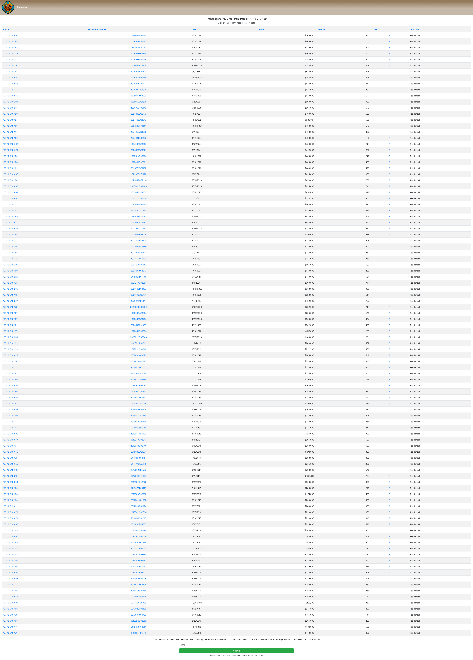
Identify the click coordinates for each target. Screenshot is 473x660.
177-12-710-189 (10, 542)
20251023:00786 (138, 77)
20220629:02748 (138, 216)
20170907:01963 (138, 476)
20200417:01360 (138, 325)
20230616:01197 (138, 168)
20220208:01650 (138, 246)
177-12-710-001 (10, 572)
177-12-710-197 (10, 403)
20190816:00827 (138, 355)
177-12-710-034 (10, 397)
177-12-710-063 (10, 174)
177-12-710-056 (10, 536)
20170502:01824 (138, 506)
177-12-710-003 (10, 524)
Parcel (6, 29)
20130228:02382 (138, 621)
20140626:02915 (138, 578)
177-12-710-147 (10, 373)
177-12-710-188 (10, 41)
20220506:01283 (138, 222)
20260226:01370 (138, 65)
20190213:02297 (138, 397)
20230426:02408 (138, 186)
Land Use (414, 29)
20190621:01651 (138, 391)
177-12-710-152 (10, 367)
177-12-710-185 (10, 252)
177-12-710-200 (10, 102)
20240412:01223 (138, 138)
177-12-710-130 (10, 500)
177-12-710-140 (10, 415)
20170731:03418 (138, 488)
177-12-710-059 (10, 452)
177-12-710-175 (10, 458)
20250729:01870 (138, 89)
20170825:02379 (138, 482)
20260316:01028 (138, 59)
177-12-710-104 (10, 210)
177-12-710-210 (10, 264)
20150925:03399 (138, 554)
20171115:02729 (138, 464)
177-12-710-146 (10, 379)
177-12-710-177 (10, 89)
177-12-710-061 (10, 470)
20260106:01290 (138, 71)
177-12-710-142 (10, 427)
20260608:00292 (138, 47)
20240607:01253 (138, 132)
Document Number (97, 29)
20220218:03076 (138, 234)
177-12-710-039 (10, 433)
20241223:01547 (138, 120)
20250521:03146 (138, 108)
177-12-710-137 (10, 240)
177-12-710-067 (10, 440)
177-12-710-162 (10, 71)
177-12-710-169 (10, 271)
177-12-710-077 (10, 596)
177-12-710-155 (10, 548)
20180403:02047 (138, 440)
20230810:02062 (138, 162)
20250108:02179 (138, 114)
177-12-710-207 (10, 301)
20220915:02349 (138, 204)
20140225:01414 (138, 596)
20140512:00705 (138, 584)
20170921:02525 (138, 470)
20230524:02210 (138, 180)
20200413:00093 (138, 331)
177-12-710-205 (10, 289)
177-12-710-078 (10, 518)
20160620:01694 (138, 530)
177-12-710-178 (10, 307)
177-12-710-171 (10, 633)
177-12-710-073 (10, 512)
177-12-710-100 (10, 488)
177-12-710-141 (10, 627)
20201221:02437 (138, 289)
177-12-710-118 (10, 258)
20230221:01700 (138, 192)
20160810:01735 (138, 518)
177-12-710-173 (10, 283)
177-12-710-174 (10, 180)
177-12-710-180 (10, 138)
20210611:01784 (138, 277)
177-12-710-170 (10, 361)
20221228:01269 (138, 198)
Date (194, 29)
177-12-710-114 (10, 132)
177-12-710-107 (10, 313)
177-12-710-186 (10, 391)
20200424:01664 (138, 313)
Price (261, 29)
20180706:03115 (138, 427)
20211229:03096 (138, 258)
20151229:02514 (138, 548)
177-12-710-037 (10, 385)
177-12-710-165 (10, 234)
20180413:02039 (138, 433)
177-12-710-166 (10, 590)
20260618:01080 (138, 41)
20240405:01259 (138, 144)
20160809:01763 (138, 524)
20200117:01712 (138, 343)
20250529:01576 (138, 102)
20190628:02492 (138, 385)
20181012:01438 (138, 403)
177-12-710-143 (10, 47)
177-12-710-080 (10, 198)
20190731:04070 (138, 361)
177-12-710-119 (10, 331)
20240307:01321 (138, 150)
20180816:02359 (138, 415)
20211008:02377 (138, 271)
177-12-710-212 (10, 59)
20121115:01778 (138, 633)
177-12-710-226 (10, 277)
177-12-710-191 (10, 621)
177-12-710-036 (10, 578)
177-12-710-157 (10, 319)
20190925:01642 (138, 349)
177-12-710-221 (10, 204)
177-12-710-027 (10, 228)
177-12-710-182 (10, 168)
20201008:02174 (138, 295)
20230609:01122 (138, 174)
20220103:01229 (138, 252)
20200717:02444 (138, 301)
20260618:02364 (138, 35)
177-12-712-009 (10, 192)
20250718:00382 (138, 95)
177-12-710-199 (10, 216)
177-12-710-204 (10, 482)
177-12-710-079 (10, 150)
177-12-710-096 (10, 35)
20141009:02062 (138, 566)
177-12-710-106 (10, 560)
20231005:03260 (138, 156)
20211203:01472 (138, 264)
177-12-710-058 (10, 83)
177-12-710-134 (10, 446)
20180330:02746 (138, 446)
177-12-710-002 (10, 144)
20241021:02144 (138, 126)
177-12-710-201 (10, 246)
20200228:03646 (138, 337)
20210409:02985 (138, 283)
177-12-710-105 (10, 554)
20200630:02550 (138, 307)
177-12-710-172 (10, 584)
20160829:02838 (138, 512)
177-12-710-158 (10, 162)
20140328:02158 (138, 590)
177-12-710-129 (10, 114)
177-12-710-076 (10, 95)
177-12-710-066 (10, 409)
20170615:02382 (138, 500)
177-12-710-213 (10, 476)
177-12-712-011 (10, 506)
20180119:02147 (138, 458)
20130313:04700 (138, 615)
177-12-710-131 (10, 126)
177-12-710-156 (10, 566)
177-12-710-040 (10, 77)
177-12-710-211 (10, 108)
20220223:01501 (138, 228)
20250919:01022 (138, 83)
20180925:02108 (138, 409)
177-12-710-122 (10, 325)
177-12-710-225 (10, 53)
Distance (321, 29)
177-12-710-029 (10, 355)
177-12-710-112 (10, 421)
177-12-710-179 (10, 615)
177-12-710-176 (10, 65)
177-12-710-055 (10, 464)
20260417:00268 (138, 53)
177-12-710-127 (10, 120)
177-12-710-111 (10, 295)
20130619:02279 (138, 542)
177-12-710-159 (10, 156)
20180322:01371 (138, 452)
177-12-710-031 (10, 602)
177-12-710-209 (10, 337)
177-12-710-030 (10, 186)
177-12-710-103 (10, 530)
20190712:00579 (138, 379)
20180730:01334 (138, 421)
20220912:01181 (138, 210)
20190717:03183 (138, 373)
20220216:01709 (138, 240)
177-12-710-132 (10, 343)
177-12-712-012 (10, 222)
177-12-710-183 (10, 494)
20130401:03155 (138, 609)
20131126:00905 (138, 602)
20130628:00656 (138, 536)
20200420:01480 (138, 319)
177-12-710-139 (10, 349)
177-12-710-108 (10, 609)
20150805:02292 (138, 560)
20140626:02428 (138, 572)
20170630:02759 (138, 494)
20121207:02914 (138, 627)
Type (374, 29)
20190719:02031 (138, 367)
